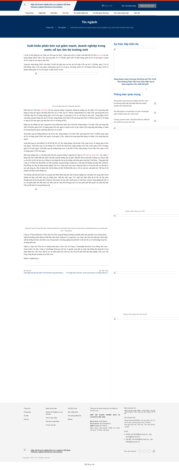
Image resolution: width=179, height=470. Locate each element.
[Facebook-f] (139, 451)
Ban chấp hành (73, 412)
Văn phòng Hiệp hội (74, 415)
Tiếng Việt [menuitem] (108, 6)
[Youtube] (144, 451)
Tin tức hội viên (51, 425)
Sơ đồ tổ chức (72, 408)
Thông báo (27, 412)
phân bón (99, 55)
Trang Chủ (29, 13)
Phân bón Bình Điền (92, 155)
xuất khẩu (44, 110)
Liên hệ (26, 419)
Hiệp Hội (42, 13)
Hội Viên (54, 13)
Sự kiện (26, 415)
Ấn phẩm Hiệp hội (81, 13)
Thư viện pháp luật (121, 13)
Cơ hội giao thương (101, 13)
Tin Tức (65, 13)
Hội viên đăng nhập (129, 6)
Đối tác (70, 419)
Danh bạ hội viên (51, 408)
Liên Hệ (137, 13)
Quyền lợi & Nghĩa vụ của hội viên (54, 413)
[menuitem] (107, 5)
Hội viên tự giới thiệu (52, 421)
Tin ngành (89, 22)
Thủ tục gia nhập (51, 418)
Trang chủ (49, 27)
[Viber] (149, 451)
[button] (118, 5)
